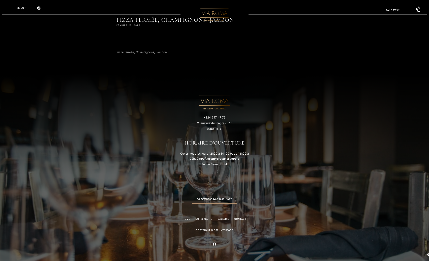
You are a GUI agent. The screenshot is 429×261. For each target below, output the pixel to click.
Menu (20, 8)
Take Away (393, 10)
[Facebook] (39, 8)
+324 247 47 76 (215, 117)
